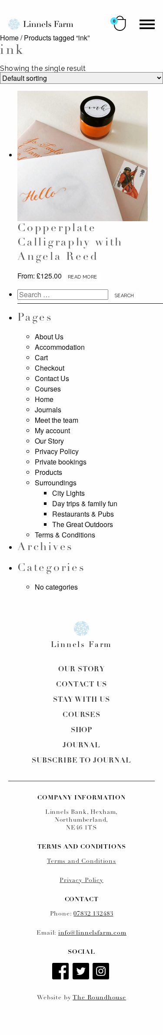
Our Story (49, 441)
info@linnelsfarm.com (92, 933)
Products (48, 472)
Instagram (102, 972)
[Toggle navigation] (147, 24)
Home (9, 38)
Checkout (49, 368)
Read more (82, 277)
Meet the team (56, 420)
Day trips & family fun (84, 503)
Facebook (61, 972)
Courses (48, 389)
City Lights (68, 493)
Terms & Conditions (65, 535)
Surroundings (56, 483)
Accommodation (60, 347)
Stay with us (81, 700)
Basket (119, 23)
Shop (82, 730)
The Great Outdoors (82, 524)
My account (52, 430)
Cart (41, 357)
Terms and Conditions (81, 861)
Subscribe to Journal (81, 760)
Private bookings (60, 462)
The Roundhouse (99, 998)
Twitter (82, 972)
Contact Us (52, 378)
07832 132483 (93, 914)
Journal (82, 745)
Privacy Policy (57, 451)
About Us (49, 337)
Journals (48, 410)
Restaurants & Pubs (83, 514)
